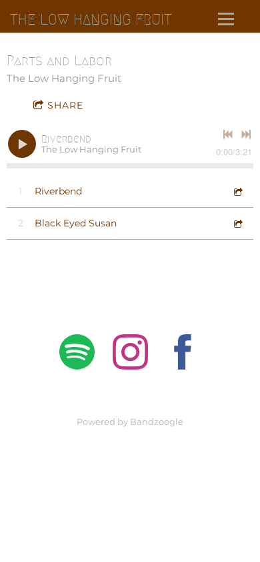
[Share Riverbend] (237, 191)
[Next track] (246, 134)
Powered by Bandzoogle (130, 422)
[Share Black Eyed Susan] (237, 223)
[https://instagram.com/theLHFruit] (130, 354)
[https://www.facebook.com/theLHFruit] (183, 354)
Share (65, 105)
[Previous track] (228, 134)
